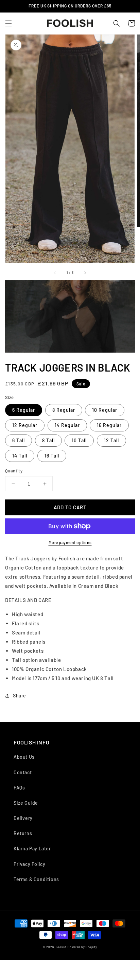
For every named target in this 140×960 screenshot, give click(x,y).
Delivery (23, 818)
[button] (8, 23)
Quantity (13, 470)
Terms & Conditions (36, 879)
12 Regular (24, 425)
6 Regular (23, 410)
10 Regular (104, 410)
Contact (23, 772)
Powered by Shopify (82, 947)
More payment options (70, 542)
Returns (23, 833)
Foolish (61, 947)
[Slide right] (84, 272)
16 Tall (52, 456)
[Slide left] (55, 272)
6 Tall (18, 440)
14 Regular (67, 425)
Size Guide (26, 803)
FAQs (19, 787)
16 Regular (109, 425)
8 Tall (48, 440)
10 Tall (79, 440)
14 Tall (19, 456)
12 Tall (111, 440)
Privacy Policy (29, 864)
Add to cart (70, 507)
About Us (24, 757)
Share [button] (19, 695)
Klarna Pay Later (32, 848)
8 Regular (63, 410)
